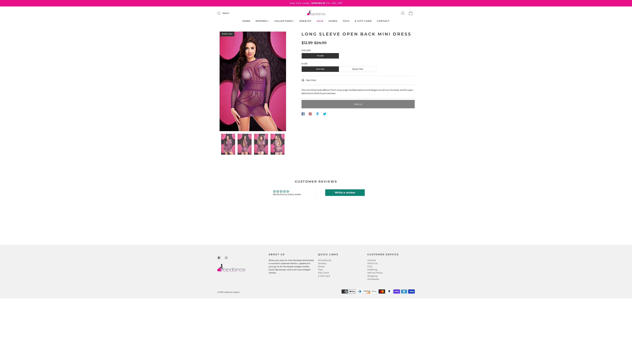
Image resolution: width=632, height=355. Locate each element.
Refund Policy (374, 272)
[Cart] (411, 13)
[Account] (403, 13)
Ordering (372, 269)
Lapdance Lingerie (231, 292)
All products (324, 260)
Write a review (345, 192)
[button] (225, 82)
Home (246, 21)
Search (226, 13)
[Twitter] (324, 114)
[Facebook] (303, 114)
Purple (320, 55)
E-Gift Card (363, 21)
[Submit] (220, 13)
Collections (283, 21)
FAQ (369, 266)
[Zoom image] (253, 82)
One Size (320, 69)
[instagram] (226, 257)
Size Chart (311, 80)
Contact (383, 21)
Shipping (372, 276)
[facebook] (219, 257)
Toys (346, 21)
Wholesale (373, 279)
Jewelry (305, 21)
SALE (320, 21)
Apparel (262, 21)
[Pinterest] (310, 114)
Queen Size (357, 69)
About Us (372, 263)
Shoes (333, 21)
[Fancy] (317, 114)
